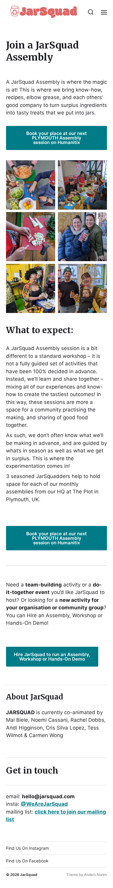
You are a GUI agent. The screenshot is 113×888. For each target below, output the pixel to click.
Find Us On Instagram (27, 848)
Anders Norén (95, 874)
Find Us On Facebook (27, 860)
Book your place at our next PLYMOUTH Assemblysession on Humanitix (56, 137)
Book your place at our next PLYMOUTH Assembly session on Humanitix (56, 538)
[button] (90, 12)
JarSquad (28, 874)
